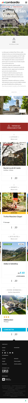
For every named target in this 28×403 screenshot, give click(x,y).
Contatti (3, 361)
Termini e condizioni (17, 363)
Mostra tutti (14, 139)
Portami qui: (14, 127)
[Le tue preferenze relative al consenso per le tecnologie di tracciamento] (25, 400)
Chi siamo (4, 358)
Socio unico (16, 358)
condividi (7, 31)
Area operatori (16, 347)
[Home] (10, 2)
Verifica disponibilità (14, 292)
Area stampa (4, 363)
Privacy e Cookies (17, 361)
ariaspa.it (3, 347)
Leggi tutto (14, 92)
